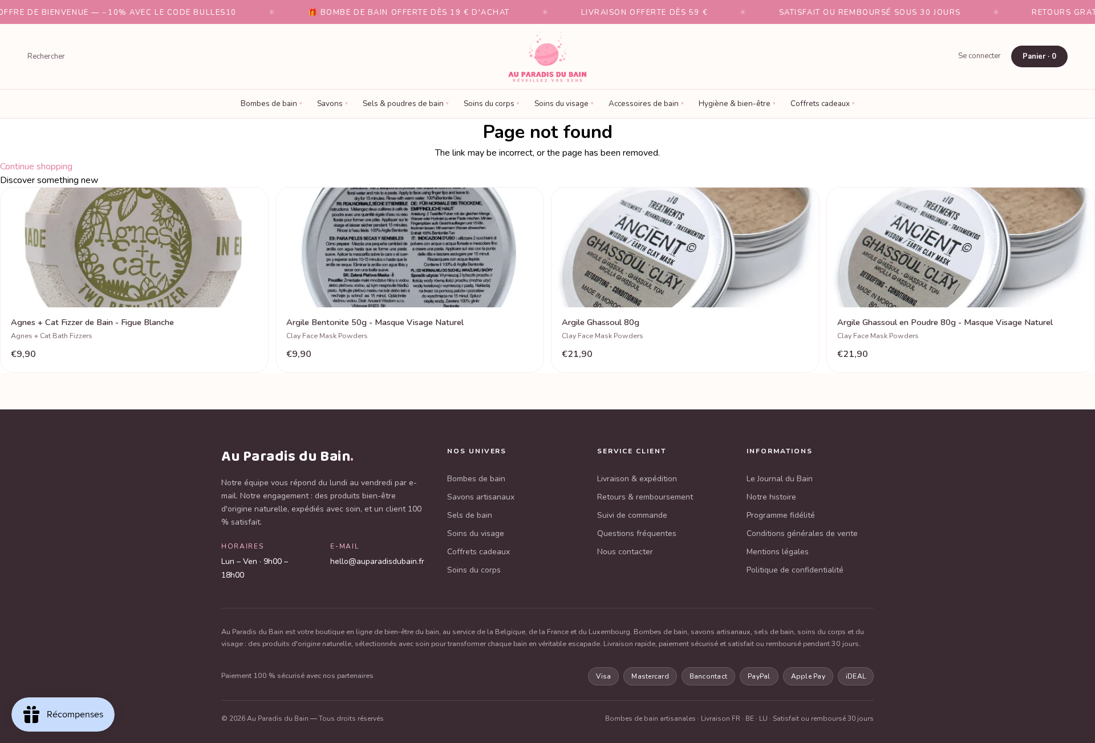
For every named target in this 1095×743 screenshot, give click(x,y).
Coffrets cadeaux (822, 103)
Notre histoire (771, 497)
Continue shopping (36, 166)
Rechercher (46, 56)
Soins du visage (564, 103)
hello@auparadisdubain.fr (377, 561)
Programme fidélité (781, 515)
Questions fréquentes (636, 533)
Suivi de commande (632, 515)
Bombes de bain (271, 103)
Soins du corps (492, 103)
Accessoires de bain (646, 103)
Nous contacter (625, 551)
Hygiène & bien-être (737, 103)
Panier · (1039, 56)
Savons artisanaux (480, 497)
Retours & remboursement (645, 497)
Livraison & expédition (637, 478)
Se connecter (979, 56)
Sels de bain (469, 515)
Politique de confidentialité (795, 570)
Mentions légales (778, 551)
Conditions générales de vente (802, 533)
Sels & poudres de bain (406, 103)
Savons (332, 103)
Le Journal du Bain (780, 478)
